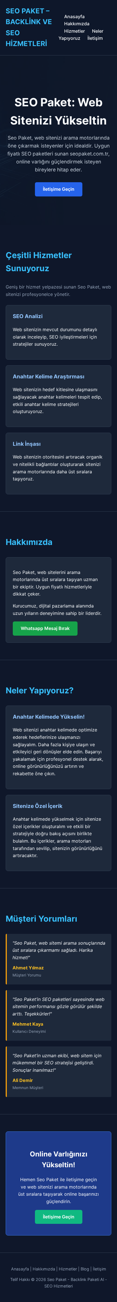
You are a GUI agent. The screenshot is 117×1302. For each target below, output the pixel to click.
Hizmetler (74, 31)
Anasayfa (74, 16)
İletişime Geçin (58, 189)
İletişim (95, 38)
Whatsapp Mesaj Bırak (45, 628)
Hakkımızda (76, 23)
